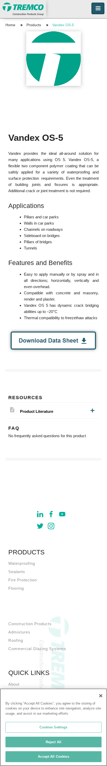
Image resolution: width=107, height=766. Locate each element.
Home (10, 25)
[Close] (100, 695)
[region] (53, 727)
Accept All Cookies (53, 756)
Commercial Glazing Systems (37, 648)
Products (33, 25)
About (13, 684)
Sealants (16, 571)
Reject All (53, 742)
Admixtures (19, 632)
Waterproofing (21, 563)
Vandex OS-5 (63, 25)
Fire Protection (22, 580)
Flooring (16, 588)
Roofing (15, 640)
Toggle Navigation (97, 8)
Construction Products (30, 624)
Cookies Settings (53, 727)
